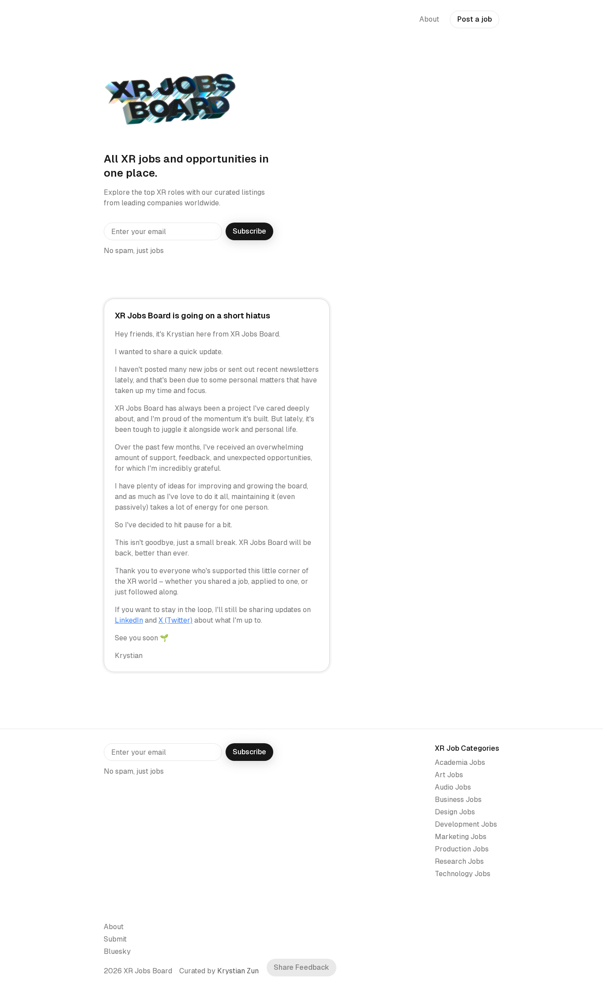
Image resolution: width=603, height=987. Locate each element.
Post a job (474, 19)
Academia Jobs (460, 762)
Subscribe (249, 231)
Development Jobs (466, 824)
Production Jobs (462, 849)
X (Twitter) (175, 620)
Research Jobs (459, 861)
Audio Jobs (453, 787)
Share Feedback (301, 967)
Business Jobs (458, 799)
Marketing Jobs (460, 836)
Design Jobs (455, 812)
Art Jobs (449, 775)
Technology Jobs (462, 874)
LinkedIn (129, 620)
